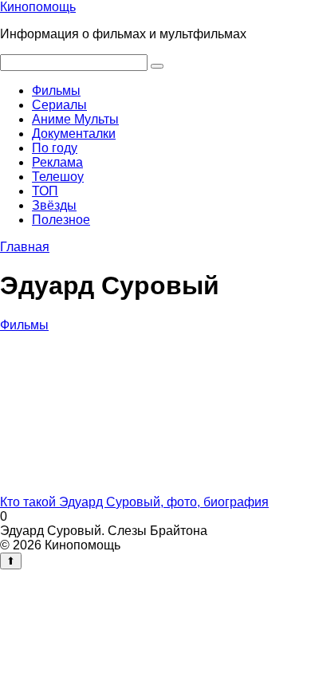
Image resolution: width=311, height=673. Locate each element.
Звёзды (54, 205)
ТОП (45, 191)
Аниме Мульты (75, 119)
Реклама (57, 162)
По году (54, 148)
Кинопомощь (38, 7)
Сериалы (59, 105)
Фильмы (56, 90)
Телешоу (58, 176)
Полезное (61, 219)
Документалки (74, 133)
